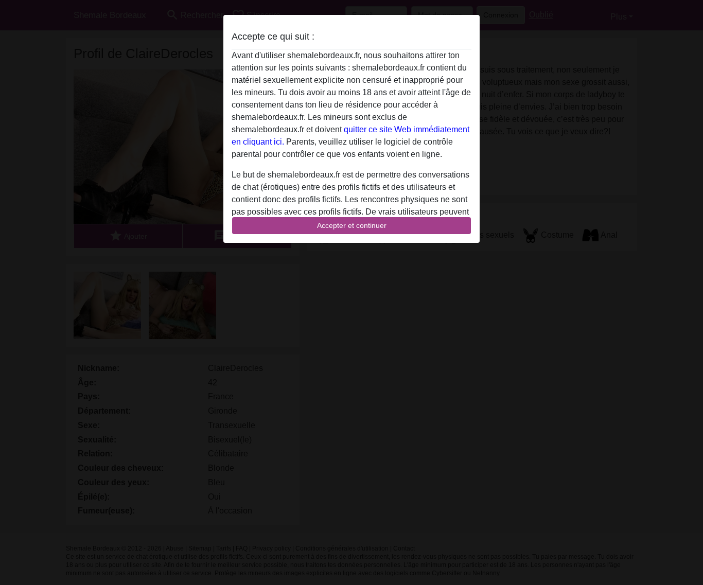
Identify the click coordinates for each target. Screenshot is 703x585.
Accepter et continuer (351, 225)
